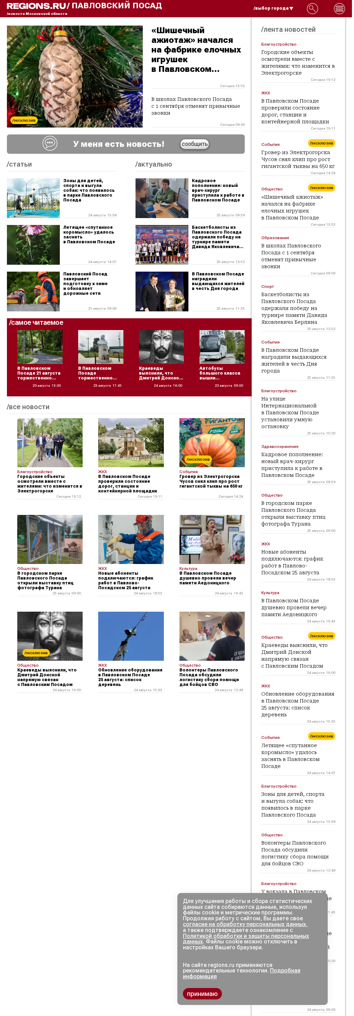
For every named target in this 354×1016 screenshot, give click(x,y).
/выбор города (271, 8)
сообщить (195, 144)
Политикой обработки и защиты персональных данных (246, 939)
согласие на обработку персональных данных (244, 924)
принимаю (202, 993)
